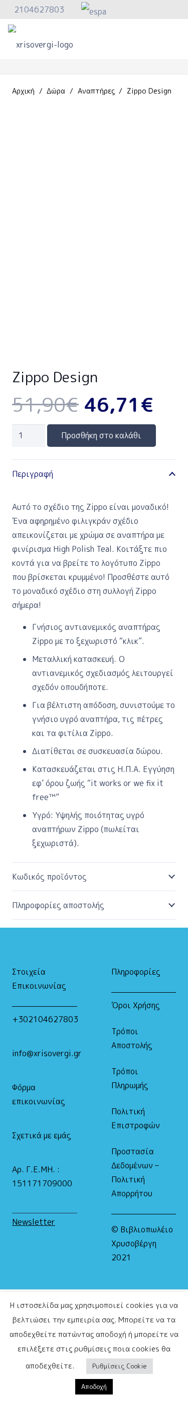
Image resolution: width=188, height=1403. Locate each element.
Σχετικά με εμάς (41, 1135)
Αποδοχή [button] (94, 1386)
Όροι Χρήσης (135, 1005)
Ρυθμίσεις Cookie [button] (119, 1365)
